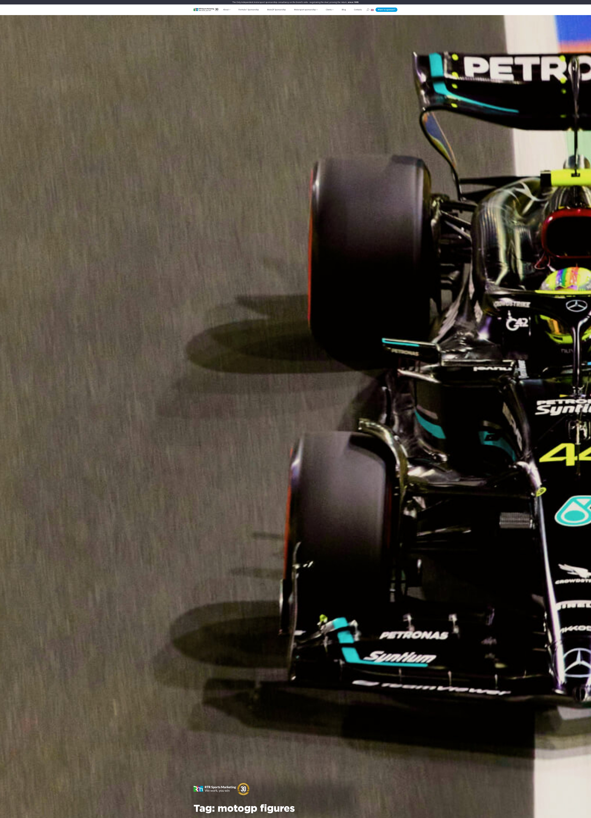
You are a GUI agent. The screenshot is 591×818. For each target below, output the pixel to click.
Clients (329, 9)
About (226, 9)
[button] (372, 9)
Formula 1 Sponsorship (249, 9)
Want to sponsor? (386, 9)
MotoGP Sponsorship (276, 9)
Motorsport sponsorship (305, 9)
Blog (344, 9)
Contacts (358, 9)
